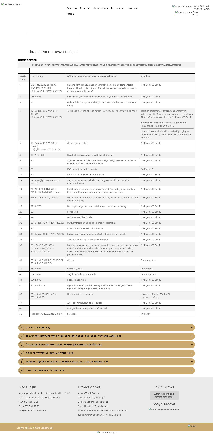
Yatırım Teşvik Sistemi (88, 393)
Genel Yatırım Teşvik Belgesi (92, 397)
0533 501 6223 (202, 9)
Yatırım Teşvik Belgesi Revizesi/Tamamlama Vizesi (102, 410)
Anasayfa (72, 8)
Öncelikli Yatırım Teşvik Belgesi (93, 406)
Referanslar (117, 8)
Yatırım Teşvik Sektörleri (40, 33)
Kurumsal (85, 8)
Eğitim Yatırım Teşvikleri (66, 33)
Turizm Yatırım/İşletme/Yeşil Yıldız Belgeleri (99, 414)
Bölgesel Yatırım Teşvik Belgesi (93, 401)
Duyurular (132, 8)
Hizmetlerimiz (100, 8)
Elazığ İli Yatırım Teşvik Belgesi (127, 33)
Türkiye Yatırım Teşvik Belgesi (95, 33)
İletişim (71, 13)
